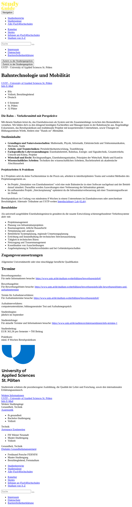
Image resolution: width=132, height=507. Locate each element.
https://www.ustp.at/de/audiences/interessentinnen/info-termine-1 (84, 323)
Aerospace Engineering (13, 429)
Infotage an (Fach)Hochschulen (24, 35)
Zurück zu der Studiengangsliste (18, 61)
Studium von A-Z (17, 38)
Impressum (13, 49)
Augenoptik (7, 409)
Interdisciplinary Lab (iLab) (72, 201)
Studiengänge (15, 21)
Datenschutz (14, 52)
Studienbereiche (16, 18)
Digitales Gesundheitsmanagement (18, 449)
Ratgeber (12, 29)
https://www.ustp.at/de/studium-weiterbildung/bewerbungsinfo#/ (68, 278)
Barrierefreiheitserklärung (21, 55)
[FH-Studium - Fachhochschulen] (10, 9)
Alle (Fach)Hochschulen (20, 23)
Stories (11, 32)
